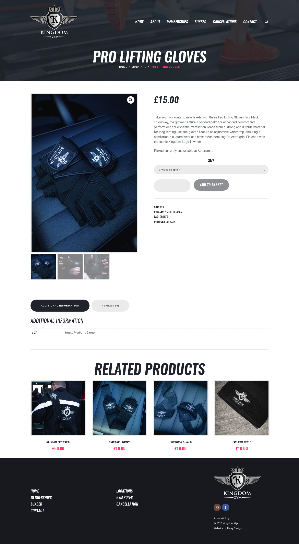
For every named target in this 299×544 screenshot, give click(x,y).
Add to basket (211, 185)
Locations (124, 491)
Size (211, 160)
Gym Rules (124, 497)
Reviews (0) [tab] (110, 305)
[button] (130, 100)
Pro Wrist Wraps (119, 442)
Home (123, 67)
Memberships (41, 497)
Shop (135, 67)
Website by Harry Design (228, 528)
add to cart (58, 403)
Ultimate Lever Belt (58, 442)
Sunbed (36, 504)
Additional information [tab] (60, 305)
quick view (58, 415)
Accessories (174, 212)
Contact (37, 510)
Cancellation (127, 504)
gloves (164, 217)
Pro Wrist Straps (181, 442)
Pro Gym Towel (241, 442)
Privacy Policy (221, 518)
